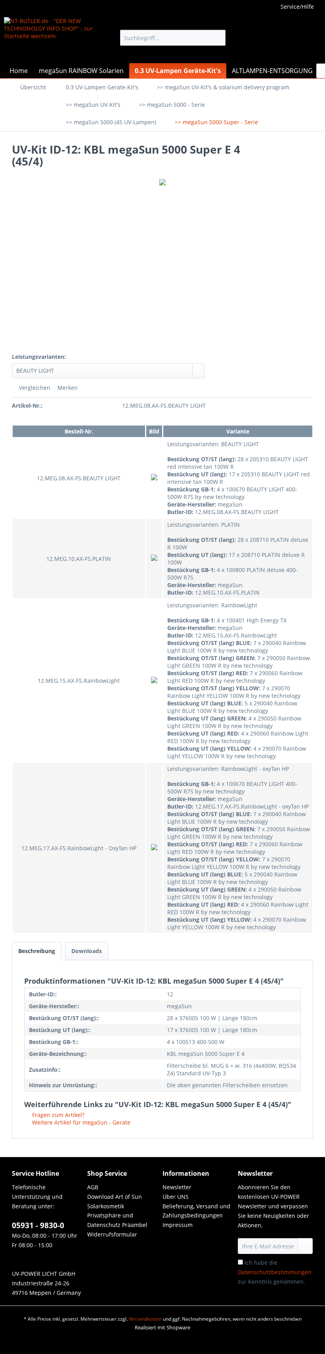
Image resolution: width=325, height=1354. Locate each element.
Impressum (177, 1225)
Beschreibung (36, 951)
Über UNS (175, 1196)
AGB (92, 1187)
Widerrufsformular (112, 1234)
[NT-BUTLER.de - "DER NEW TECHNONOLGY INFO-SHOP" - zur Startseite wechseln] (49, 38)
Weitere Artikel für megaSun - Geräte (80, 1122)
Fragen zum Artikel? (57, 1115)
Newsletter (176, 1187)
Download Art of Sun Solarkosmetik (114, 1201)
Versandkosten (145, 1318)
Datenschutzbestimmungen (275, 1272)
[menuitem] (173, 38)
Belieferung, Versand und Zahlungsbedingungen (196, 1210)
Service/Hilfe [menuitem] (297, 6)
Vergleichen (33, 387)
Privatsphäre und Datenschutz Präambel (117, 1220)
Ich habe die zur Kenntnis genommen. (275, 1272)
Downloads (86, 951)
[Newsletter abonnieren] (305, 1246)
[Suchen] (218, 38)
